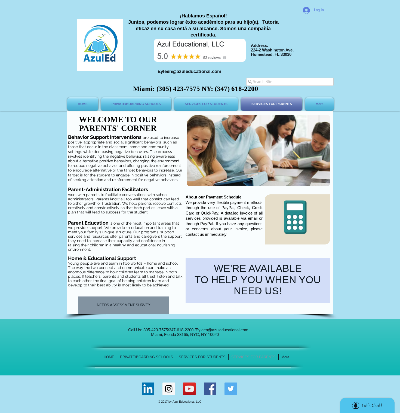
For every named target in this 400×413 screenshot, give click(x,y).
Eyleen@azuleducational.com (189, 71)
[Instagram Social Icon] (168, 389)
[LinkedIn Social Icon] (148, 389)
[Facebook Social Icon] (210, 389)
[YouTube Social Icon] (189, 389)
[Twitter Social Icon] (230, 389)
